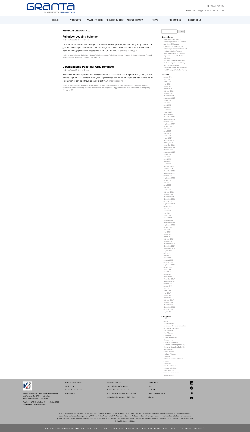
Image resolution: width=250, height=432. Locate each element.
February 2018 (169, 276)
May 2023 (167, 161)
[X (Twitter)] (209, 393)
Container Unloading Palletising (174, 347)
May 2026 (167, 84)
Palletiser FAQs (70, 393)
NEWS (155, 20)
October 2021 (168, 201)
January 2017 (168, 302)
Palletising (113, 55)
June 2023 (167, 159)
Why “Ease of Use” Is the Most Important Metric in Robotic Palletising (174, 56)
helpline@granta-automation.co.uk (208, 11)
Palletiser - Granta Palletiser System (94, 55)
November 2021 (169, 199)
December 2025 (169, 96)
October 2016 (168, 309)
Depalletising (168, 349)
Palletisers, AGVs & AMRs (73, 382)
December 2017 (169, 279)
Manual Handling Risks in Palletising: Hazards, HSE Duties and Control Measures (175, 42)
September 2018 (169, 265)
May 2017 (167, 293)
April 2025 (167, 110)
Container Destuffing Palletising (174, 344)
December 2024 (169, 117)
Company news (87, 85)
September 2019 (169, 248)
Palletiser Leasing (82, 57)
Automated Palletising (171, 328)
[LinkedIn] (209, 383)
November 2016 (169, 307)
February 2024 (169, 140)
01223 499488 (217, 6)
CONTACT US (194, 20)
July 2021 (167, 208)
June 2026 (167, 81)
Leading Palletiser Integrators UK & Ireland (121, 397)
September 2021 (169, 204)
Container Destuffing (171, 342)
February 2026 (169, 91)
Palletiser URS (124, 87)
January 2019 (168, 260)
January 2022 (168, 194)
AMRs (166, 321)
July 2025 (167, 103)
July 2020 (167, 229)
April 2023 (167, 164)
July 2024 (167, 128)
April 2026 (167, 86)
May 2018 (167, 272)
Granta (86, 40)
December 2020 (169, 222)
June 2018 (167, 269)
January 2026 (168, 93)
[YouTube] (209, 398)
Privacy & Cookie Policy (156, 393)
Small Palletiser (169, 370)
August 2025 (168, 100)
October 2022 (168, 175)
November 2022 (169, 173)
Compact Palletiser (170, 337)
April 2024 (167, 135)
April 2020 (167, 234)
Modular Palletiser (170, 354)
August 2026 (168, 77)
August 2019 (168, 251)
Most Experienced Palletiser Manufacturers (121, 393)
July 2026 (167, 79)
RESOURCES (175, 20)
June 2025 (167, 105)
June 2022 (167, 185)
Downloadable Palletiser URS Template (88, 66)
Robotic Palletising (138, 55)
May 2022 (167, 187)
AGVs (165, 319)
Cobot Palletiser (169, 335)
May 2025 (167, 107)
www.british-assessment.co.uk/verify (35, 398)
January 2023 (168, 168)
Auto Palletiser (75, 55)
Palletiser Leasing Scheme (80, 36)
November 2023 (169, 147)
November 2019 (169, 246)
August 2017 (168, 286)
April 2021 (167, 215)
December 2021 (169, 197)
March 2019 (168, 258)
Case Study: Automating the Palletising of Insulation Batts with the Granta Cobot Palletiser (175, 49)
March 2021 (168, 218)
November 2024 (169, 119)
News (150, 386)
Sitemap (151, 397)
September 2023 (169, 152)
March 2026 (168, 89)
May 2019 (167, 255)
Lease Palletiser (68, 57)
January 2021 (168, 220)
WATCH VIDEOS (95, 20)
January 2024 (168, 143)
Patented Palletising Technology (117, 386)
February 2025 (169, 114)
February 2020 (169, 239)
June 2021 (167, 211)
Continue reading (127, 51)
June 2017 (167, 290)
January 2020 (168, 241)
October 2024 (168, 121)
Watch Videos (69, 386)
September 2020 (169, 225)
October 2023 (168, 150)
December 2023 (169, 145)
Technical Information (93, 87)
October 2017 (168, 283)
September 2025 (169, 98)
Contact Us (152, 390)
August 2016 (168, 312)
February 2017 (169, 300)
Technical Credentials (114, 382)
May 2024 (167, 133)
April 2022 (167, 189)
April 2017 (167, 295)
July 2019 (167, 253)
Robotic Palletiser (124, 55)
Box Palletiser (168, 333)
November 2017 (169, 281)
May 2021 (167, 213)
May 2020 (167, 232)
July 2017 (167, 288)
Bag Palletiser (168, 330)
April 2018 (167, 274)
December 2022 (169, 171)
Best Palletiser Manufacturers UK (118, 390)
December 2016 (169, 305)
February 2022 (169, 192)
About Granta (153, 382)
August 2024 (168, 126)
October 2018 (168, 262)
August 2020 (168, 227)
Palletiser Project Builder (73, 390)
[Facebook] (209, 388)
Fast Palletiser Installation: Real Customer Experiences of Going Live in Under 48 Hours (174, 63)
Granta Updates (99, 85)
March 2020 (168, 236)
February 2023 (169, 166)
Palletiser (167, 356)
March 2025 (168, 112)
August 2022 (168, 180)
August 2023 (168, 154)
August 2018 (168, 267)
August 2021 (168, 206)
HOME (55, 20)
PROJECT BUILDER (115, 20)
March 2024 (168, 138)
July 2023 (167, 157)
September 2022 (169, 178)
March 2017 (168, 298)
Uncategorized (107, 87)
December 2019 (169, 244)
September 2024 (169, 124)
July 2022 (167, 182)
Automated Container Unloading (175, 326)
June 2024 (167, 131)
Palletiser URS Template (140, 87)
